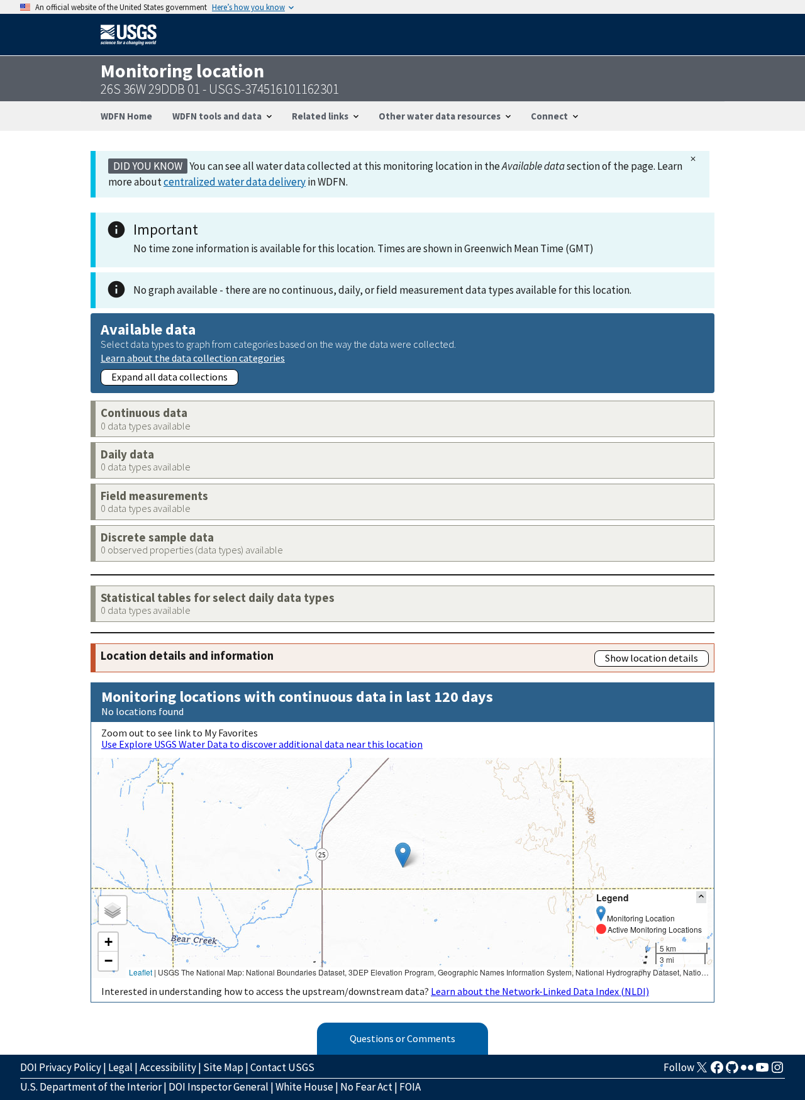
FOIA (410, 1087)
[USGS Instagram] (777, 1071)
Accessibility (168, 1067)
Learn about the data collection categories (193, 358)
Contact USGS (282, 1067)
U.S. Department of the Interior (91, 1087)
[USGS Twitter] (701, 1071)
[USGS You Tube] (762, 1071)
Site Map (223, 1067)
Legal (120, 1067)
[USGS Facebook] (716, 1071)
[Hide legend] (701, 897)
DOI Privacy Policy (60, 1067)
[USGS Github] (732, 1071)
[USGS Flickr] (747, 1071)
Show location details (651, 658)
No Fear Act (366, 1087)
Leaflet (140, 972)
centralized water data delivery (235, 182)
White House (304, 1087)
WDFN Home (126, 116)
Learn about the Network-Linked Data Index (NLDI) (540, 991)
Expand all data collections (169, 376)
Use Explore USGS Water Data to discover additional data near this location (262, 744)
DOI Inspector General (219, 1087)
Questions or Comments (402, 1038)
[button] (403, 855)
